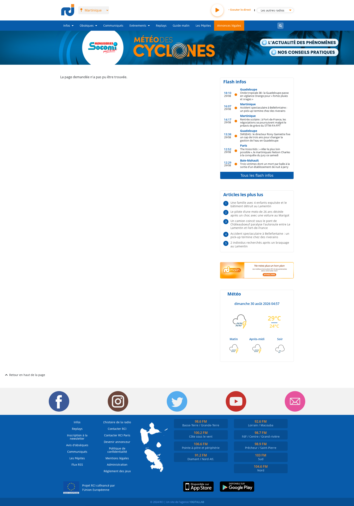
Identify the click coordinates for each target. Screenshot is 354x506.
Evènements (137, 25)
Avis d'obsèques (77, 445)
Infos (66, 25)
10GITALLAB (196, 502)
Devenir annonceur (117, 442)
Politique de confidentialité (117, 450)
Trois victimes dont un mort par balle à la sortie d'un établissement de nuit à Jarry (265, 165)
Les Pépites (203, 25)
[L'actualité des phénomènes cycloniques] (299, 43)
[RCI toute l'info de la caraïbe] (67, 10)
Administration (117, 464)
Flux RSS (77, 464)
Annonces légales (229, 25)
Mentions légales (117, 458)
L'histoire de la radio (117, 422)
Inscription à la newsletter (77, 436)
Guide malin (181, 25)
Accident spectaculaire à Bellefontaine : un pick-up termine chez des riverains (263, 109)
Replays (161, 25)
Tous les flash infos (257, 175)
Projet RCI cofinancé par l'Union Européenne (98, 487)
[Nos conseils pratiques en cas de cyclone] (304, 52)
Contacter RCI (117, 429)
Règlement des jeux (117, 471)
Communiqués (113, 25)
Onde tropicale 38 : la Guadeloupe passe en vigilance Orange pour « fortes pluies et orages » (264, 96)
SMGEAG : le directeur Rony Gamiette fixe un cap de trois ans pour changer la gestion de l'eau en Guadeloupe (265, 137)
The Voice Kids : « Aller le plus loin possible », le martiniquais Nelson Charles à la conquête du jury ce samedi (265, 152)
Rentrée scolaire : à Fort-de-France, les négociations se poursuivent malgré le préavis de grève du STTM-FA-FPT (263, 122)
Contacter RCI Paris (117, 435)
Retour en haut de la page (27, 375)
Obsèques (87, 25)
